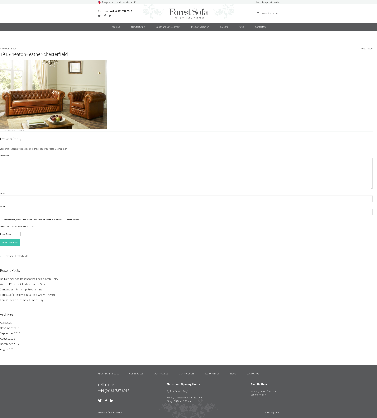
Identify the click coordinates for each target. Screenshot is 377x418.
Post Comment (10, 242)
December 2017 (9, 344)
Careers (224, 26)
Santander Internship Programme (21, 289)
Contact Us (260, 26)
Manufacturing (138, 26)
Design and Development (168, 26)
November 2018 (9, 328)
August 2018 (7, 338)
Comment (4, 155)
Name (3, 193)
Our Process (161, 373)
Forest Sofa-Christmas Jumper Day (21, 300)
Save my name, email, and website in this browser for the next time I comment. (41, 219)
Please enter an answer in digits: (17, 226)
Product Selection (200, 26)
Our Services (136, 373)
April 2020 (6, 323)
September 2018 (10, 333)
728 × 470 (20, 130)
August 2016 (7, 349)
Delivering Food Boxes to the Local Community (29, 279)
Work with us (212, 373)
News (241, 26)
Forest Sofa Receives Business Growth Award (28, 295)
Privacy (119, 412)
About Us (116, 26)
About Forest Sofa (108, 373)
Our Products (186, 373)
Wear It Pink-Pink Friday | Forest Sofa (23, 284)
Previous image (8, 48)
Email (3, 206)
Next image (367, 48)
